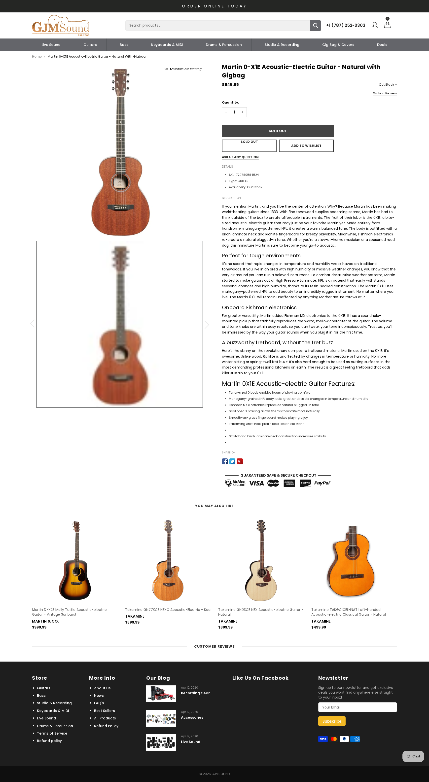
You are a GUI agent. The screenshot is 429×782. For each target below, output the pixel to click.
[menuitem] (51, 44)
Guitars (90, 44)
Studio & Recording (282, 44)
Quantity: (230, 102)
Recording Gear (195, 693)
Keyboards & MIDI (167, 44)
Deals (382, 44)
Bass (124, 44)
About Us (102, 688)
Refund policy (49, 740)
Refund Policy (106, 725)
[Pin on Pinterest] (240, 461)
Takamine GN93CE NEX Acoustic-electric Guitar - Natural (260, 612)
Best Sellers (104, 710)
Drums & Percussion (224, 44)
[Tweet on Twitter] (232, 461)
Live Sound (51, 44)
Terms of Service (52, 733)
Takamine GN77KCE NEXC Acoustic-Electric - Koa (168, 609)
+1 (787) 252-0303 (345, 25)
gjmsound (221, 774)
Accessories (192, 717)
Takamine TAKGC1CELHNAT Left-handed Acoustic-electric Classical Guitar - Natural (348, 612)
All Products (105, 718)
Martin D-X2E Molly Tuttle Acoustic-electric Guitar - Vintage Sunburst (69, 612)
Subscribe (331, 721)
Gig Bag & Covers (338, 44)
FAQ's (99, 703)
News (99, 695)
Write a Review (385, 93)
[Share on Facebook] (225, 461)
